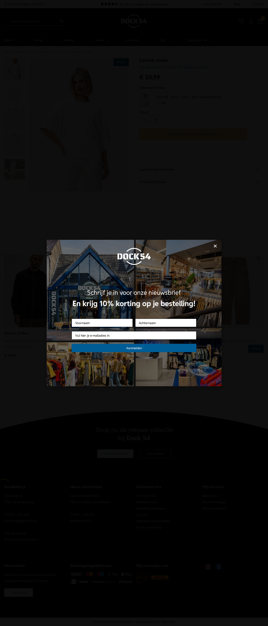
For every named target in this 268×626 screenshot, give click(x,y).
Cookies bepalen (160, 328)
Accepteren (108, 328)
